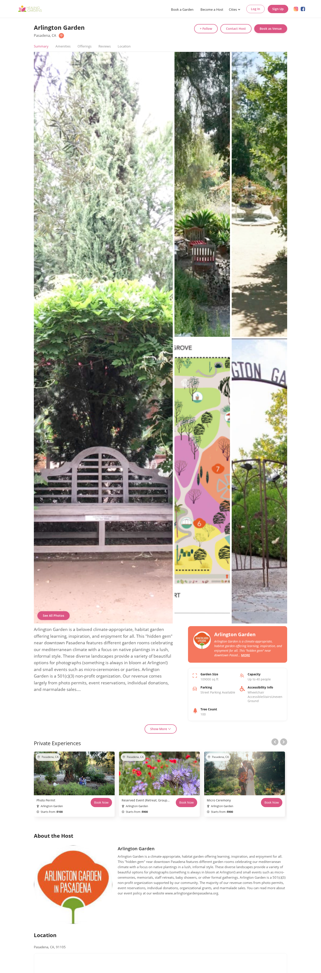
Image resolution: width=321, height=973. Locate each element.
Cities (233, 9)
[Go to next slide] (283, 741)
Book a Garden (182, 9)
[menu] (205, 9)
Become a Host (211, 9)
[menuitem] (182, 9)
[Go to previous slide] (274, 741)
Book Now (101, 802)
